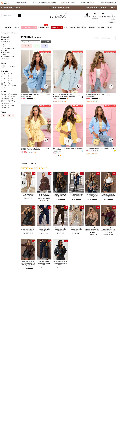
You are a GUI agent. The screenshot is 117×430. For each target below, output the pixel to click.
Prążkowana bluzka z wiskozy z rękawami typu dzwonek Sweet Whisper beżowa (92, 230)
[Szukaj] (19, 15)
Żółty (12, 103)
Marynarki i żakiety (7, 56)
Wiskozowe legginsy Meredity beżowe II (28, 194)
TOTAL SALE (6, 41)
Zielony (12, 101)
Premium (91, 27)
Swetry (3, 54)
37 (11, 73)
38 (11, 76)
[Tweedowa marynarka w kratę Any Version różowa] (101, 71)
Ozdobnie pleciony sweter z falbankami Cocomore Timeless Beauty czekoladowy (44, 196)
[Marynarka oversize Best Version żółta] (68, 125)
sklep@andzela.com (110, 2)
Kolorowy (5, 105)
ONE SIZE (12, 85)
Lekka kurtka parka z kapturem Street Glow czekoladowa (60, 195)
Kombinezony (5, 52)
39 (11, 78)
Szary (12, 98)
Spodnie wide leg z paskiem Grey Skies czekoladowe (60, 229)
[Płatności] (21, 2)
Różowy (12, 96)
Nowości (8, 27)
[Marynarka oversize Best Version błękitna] (101, 125)
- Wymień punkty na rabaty (44, 2)
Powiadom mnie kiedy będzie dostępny (74, 148)
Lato (48, 27)
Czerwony (5, 103)
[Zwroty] (5, 2)
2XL (5, 85)
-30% (4, 46)
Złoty (12, 105)
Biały (5, 96)
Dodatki (73, 27)
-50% (4, 44)
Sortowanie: (96, 38)
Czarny (5, 101)
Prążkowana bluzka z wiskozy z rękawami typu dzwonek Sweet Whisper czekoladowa (28, 264)
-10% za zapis (68, 2)
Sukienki (41, 27)
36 (4, 87)
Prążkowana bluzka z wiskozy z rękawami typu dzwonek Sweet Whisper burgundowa (108, 230)
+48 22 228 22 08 (87, 2)
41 (11, 83)
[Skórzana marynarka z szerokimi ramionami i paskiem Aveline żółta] (36, 125)
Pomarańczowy (12, 94)
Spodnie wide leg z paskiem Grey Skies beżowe (76, 229)
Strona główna (5, 33)
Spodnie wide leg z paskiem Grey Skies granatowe (44, 229)
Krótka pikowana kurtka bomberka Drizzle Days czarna (60, 263)
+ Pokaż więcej (5, 58)
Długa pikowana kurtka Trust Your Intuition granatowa (76, 195)
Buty (66, 27)
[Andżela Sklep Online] (58, 15)
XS (4, 73)
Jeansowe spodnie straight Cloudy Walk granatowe (44, 263)
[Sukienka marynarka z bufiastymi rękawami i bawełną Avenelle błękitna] (68, 71)
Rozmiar (5, 71)
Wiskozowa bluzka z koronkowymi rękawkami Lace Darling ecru (108, 195)
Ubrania (17, 27)
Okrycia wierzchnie (29, 27)
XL (4, 83)
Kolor (3, 92)
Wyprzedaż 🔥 (57, 27)
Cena (3, 112)
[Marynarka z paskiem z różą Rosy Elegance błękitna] (36, 71)
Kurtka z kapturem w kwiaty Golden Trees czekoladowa (92, 195)
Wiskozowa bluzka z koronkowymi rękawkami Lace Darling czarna (28, 229)
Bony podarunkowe (104, 27)
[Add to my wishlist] (46, 86)
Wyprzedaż (5, 39)
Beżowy (5, 94)
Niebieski (5, 108)
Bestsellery (82, 27)
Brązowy (5, 98)
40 (11, 80)
